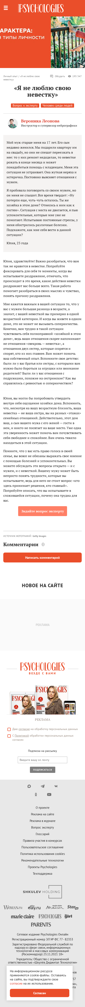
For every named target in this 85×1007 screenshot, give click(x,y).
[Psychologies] (41, 8)
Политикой (22, 735)
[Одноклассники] (35, 794)
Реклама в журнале (42, 821)
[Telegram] (42, 786)
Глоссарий (42, 834)
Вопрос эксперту (42, 827)
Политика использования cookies (42, 854)
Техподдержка (42, 874)
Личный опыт (10, 76)
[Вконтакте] (56, 786)
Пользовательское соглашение (42, 847)
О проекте (43, 808)
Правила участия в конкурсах (42, 841)
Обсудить (60, 76)
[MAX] (29, 786)
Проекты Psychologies (42, 867)
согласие (24, 729)
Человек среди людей (57, 105)
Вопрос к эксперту (25, 105)
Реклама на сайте (42, 814)
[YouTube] (49, 794)
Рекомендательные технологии (42, 860)
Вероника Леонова (40, 121)
